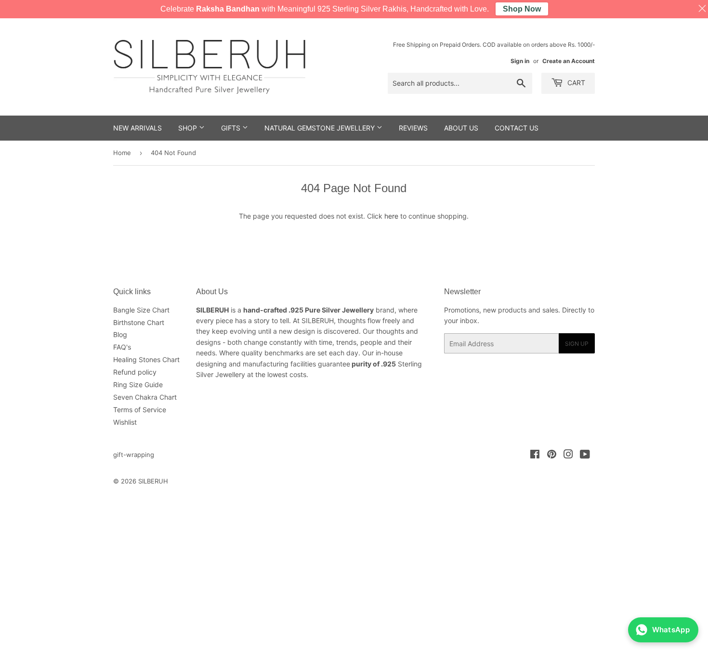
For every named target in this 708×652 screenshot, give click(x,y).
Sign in (520, 61)
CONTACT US (516, 128)
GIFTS (231, 128)
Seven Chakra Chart (145, 397)
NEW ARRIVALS (137, 128)
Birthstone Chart (138, 322)
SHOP (188, 128)
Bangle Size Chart (141, 310)
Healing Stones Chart (146, 359)
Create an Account (568, 61)
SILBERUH (153, 481)
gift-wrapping (133, 454)
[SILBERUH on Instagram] (568, 455)
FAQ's (122, 347)
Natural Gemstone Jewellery (320, 128)
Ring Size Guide (138, 384)
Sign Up (577, 343)
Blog (120, 334)
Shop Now (522, 9)
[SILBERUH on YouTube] (585, 455)
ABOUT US (461, 128)
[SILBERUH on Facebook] (535, 455)
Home (122, 152)
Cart (575, 82)
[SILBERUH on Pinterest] (552, 455)
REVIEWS (413, 128)
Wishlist (125, 422)
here (391, 216)
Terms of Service (139, 409)
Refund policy (135, 372)
